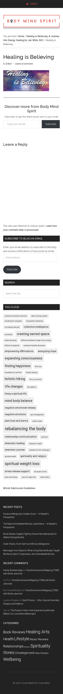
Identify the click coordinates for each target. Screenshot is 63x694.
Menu (33, 3)
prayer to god (37, 421)
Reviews (27, 647)
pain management (37, 415)
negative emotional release (20, 407)
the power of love (40, 472)
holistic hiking (15, 379)
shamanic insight (35, 444)
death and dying (11, 340)
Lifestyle (21, 638)
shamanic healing (15, 443)
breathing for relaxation (13, 321)
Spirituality (40, 645)
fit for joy (38, 367)
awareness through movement (16, 316)
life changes (14, 386)
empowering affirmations (19, 351)
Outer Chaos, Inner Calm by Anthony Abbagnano (26, 544)
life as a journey (35, 379)
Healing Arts (38, 631)
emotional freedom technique (34, 346)
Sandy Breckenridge (12, 570)
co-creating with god (12, 327)
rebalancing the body (25, 428)
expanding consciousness (23, 358)
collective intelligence (36, 326)
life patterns (31, 387)
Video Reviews (41, 653)
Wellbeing (12, 659)
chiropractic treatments (34, 321)
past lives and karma (16, 420)
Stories (9, 652)
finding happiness (18, 366)
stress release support (17, 471)
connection (8, 335)
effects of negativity (12, 346)
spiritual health (10, 456)
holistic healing (31, 373)
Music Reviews (39, 639)
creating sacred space (33, 334)
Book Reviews (14, 632)
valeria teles (44, 477)
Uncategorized (24, 653)
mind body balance (18, 401)
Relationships (13, 646)
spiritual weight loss (22, 463)
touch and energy (11, 477)
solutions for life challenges (39, 450)
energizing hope (47, 351)
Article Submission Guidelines (19, 488)
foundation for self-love (13, 373)
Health (8, 639)
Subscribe (50, 124)
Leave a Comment (24, 64)
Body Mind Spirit (31, 21)
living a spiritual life (16, 393)
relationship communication (21, 436)
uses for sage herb (29, 477)
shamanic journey (15, 449)
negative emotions (15, 414)
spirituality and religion (33, 456)
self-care (44, 437)
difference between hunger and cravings (36, 340)
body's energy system (39, 316)
